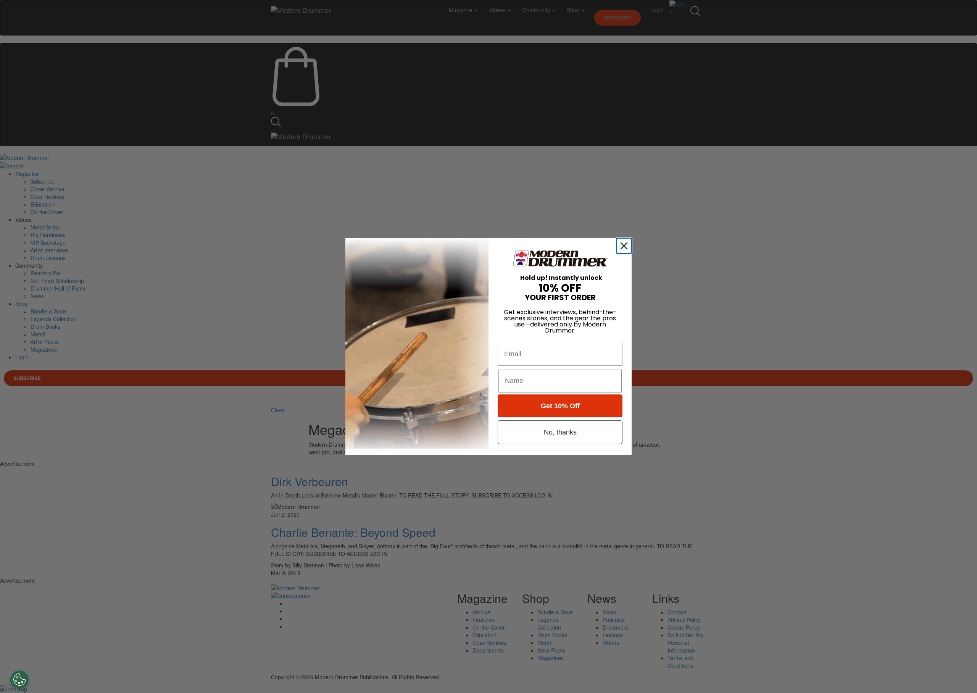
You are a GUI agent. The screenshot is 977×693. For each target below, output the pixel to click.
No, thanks (560, 432)
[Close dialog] (625, 246)
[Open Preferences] (19, 679)
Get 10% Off (560, 406)
